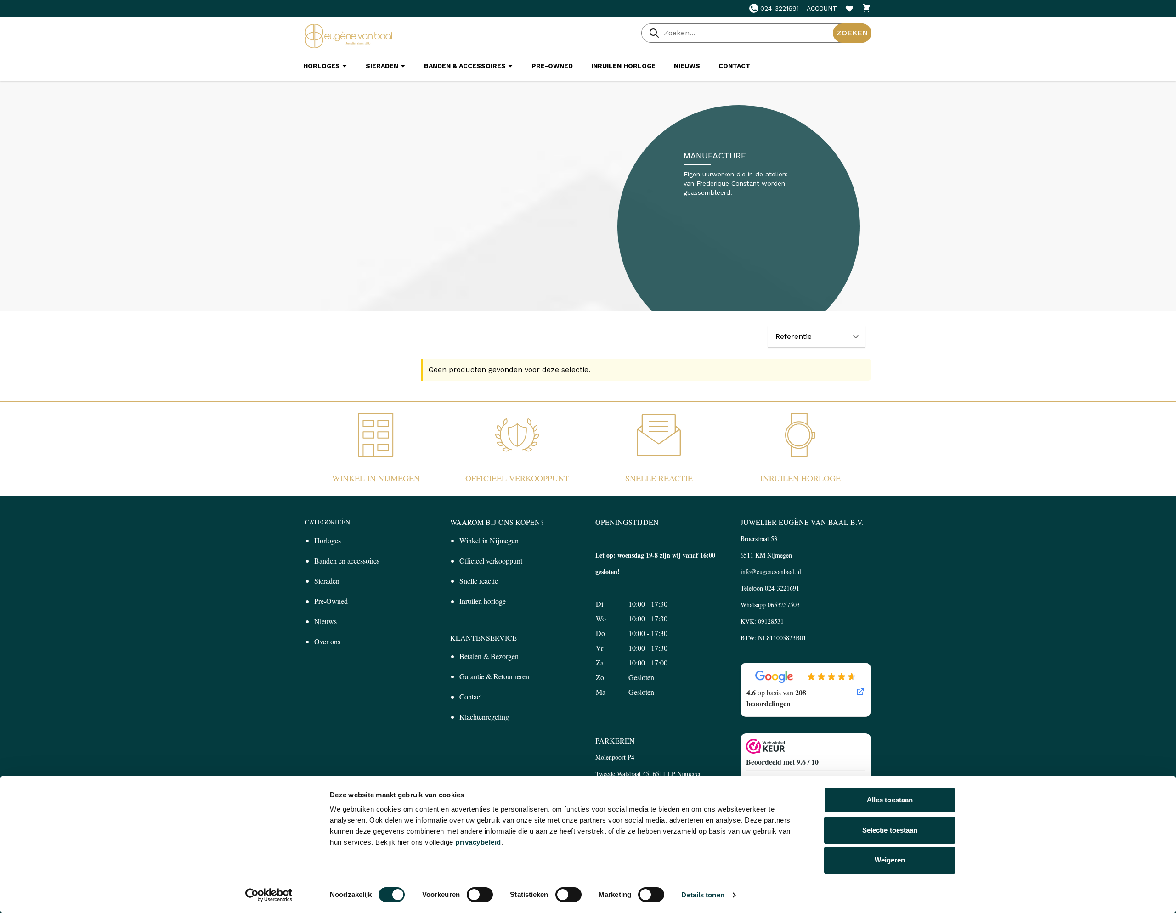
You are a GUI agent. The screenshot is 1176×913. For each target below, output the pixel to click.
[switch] (480, 894)
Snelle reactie (659, 478)
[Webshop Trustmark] (805, 746)
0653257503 (784, 604)
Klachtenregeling (484, 716)
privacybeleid (478, 842)
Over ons (327, 641)
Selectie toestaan (890, 830)
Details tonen (702, 895)
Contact (470, 696)
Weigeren (890, 860)
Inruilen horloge (800, 478)
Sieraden (326, 581)
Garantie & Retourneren (494, 676)
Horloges (327, 540)
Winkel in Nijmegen (376, 478)
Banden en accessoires (346, 560)
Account (822, 8)
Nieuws (325, 621)
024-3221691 (779, 8)
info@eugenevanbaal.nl (771, 571)
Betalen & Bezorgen (489, 656)
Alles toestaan (890, 800)
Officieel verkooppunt (517, 478)
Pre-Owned (331, 601)
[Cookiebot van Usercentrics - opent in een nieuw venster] (269, 895)
